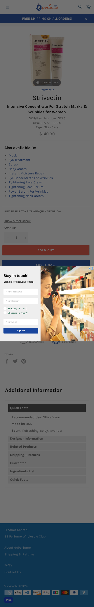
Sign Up (21, 330)
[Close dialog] (91, 268)
